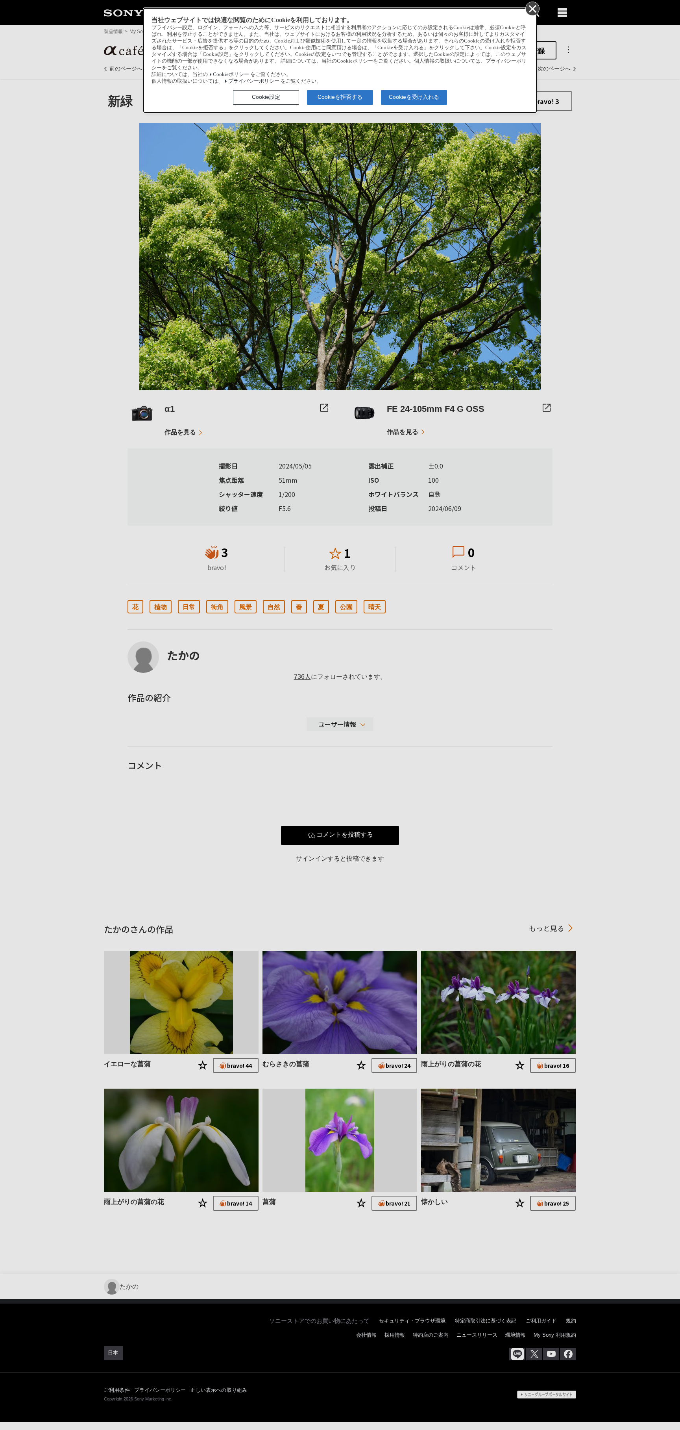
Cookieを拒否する (340, 97)
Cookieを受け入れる (414, 97)
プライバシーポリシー (253, 81)
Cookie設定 (266, 97)
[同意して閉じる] (532, 8)
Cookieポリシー (231, 74)
